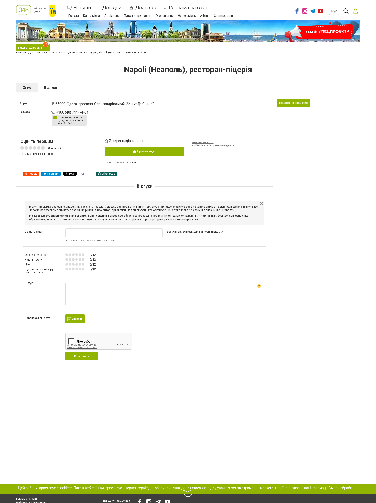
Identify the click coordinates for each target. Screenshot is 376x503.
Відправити (81, 356)
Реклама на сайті (189, 8)
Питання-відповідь (137, 15)
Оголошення (165, 15)
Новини (82, 8)
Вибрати (77, 318)
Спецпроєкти (223, 15)
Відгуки (50, 87)
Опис (27, 87)
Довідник (113, 8)
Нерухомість (187, 15)
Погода (73, 15)
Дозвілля (146, 8)
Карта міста (91, 15)
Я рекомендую (146, 151)
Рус (334, 11)
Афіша (205, 15)
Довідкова (112, 15)
